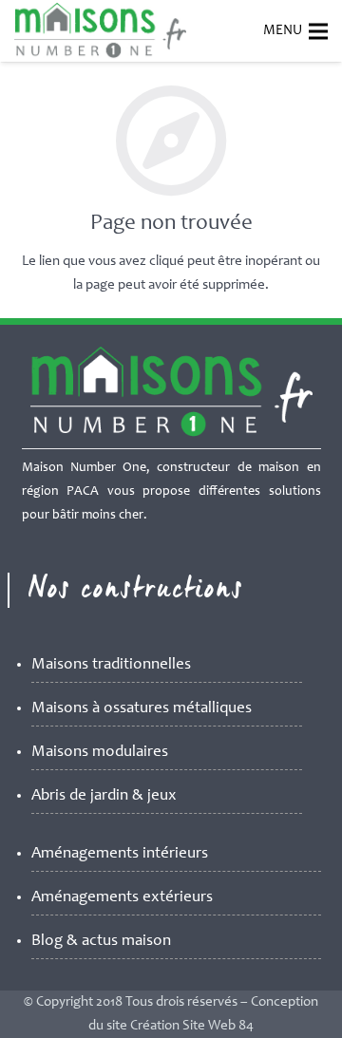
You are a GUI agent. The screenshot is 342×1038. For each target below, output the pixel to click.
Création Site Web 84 (192, 1026)
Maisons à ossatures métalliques (141, 709)
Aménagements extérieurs (122, 898)
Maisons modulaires (99, 753)
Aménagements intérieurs (119, 854)
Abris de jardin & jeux (104, 796)
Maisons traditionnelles (111, 665)
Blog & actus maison (101, 942)
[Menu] (318, 31)
